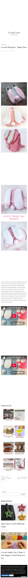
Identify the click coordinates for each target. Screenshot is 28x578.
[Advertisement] (14, 14)
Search (4, 492)
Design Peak (14, 32)
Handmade (3, 44)
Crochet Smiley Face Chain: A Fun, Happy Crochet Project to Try (13, 555)
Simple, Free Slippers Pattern (6, 478)
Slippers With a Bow (22, 478)
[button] (5, 575)
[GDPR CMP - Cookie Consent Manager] (24, 576)
